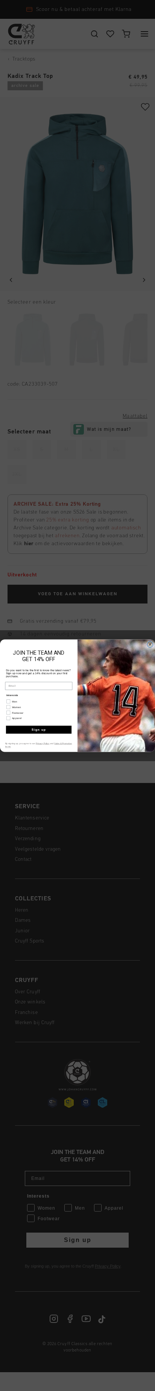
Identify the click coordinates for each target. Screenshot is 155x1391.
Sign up (39, 729)
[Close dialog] (150, 644)
